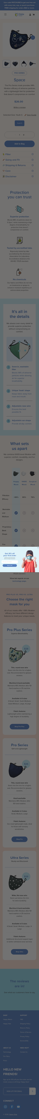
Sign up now (9, 565)
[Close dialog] (38, 547)
